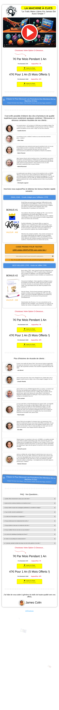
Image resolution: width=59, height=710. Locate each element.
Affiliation (29, 611)
